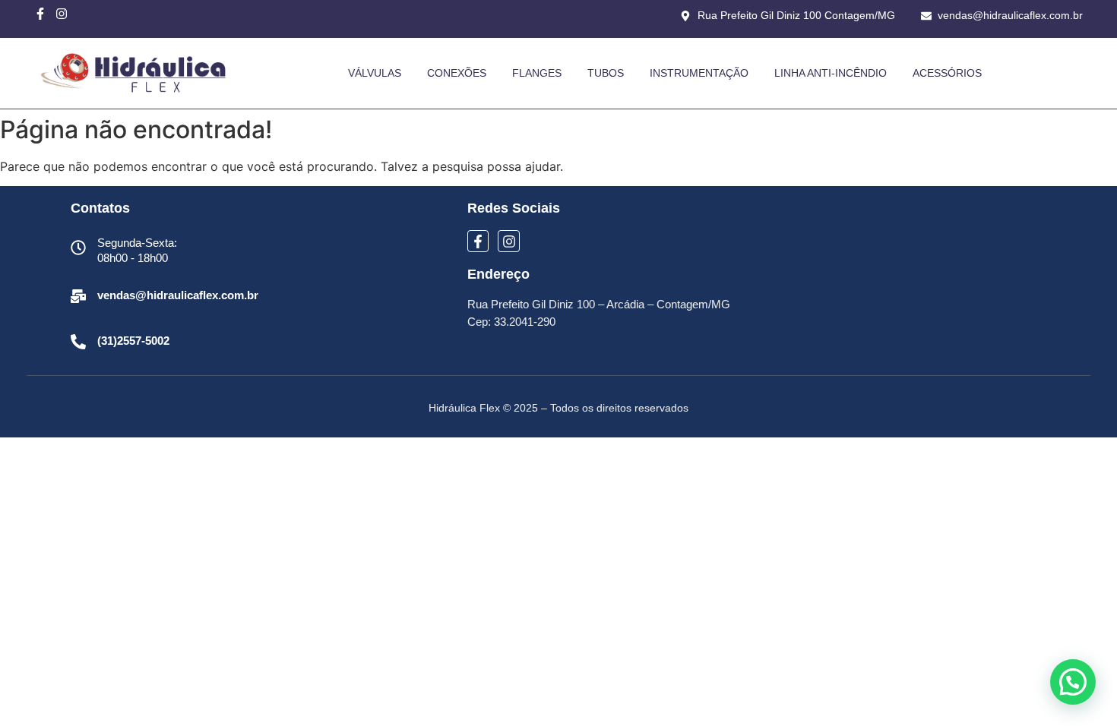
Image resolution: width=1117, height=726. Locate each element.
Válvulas (374, 73)
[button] (1073, 682)
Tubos (605, 73)
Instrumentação (699, 73)
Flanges (537, 73)
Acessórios (947, 73)
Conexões (456, 73)
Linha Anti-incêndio (830, 73)
